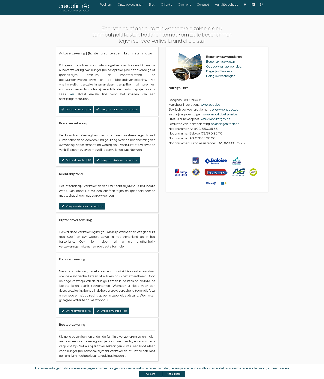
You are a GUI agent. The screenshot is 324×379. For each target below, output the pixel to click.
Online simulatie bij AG (77, 109)
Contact (203, 5)
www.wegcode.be (225, 109)
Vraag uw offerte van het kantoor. (118, 109)
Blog (152, 5)
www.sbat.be (210, 105)
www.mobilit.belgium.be (220, 114)
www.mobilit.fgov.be (215, 119)
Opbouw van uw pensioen (224, 66)
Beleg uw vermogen (220, 76)
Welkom (106, 5)
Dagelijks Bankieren (220, 71)
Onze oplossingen (130, 5)
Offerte (166, 5)
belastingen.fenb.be (225, 124)
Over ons (184, 5)
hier (72, 94)
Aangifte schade (226, 5)
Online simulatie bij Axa (113, 310)
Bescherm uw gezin (220, 62)
